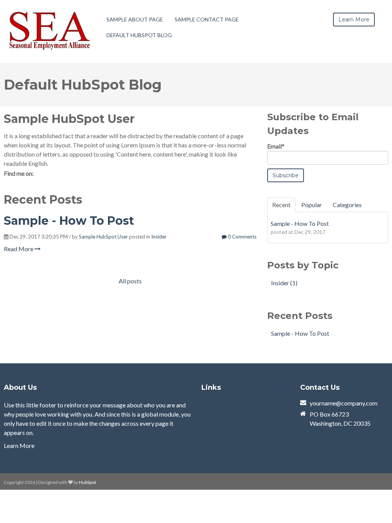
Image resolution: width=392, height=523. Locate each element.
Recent (281, 204)
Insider (159, 237)
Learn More (19, 445)
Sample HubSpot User (103, 237)
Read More (19, 248)
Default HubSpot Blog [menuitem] (139, 35)
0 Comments (241, 237)
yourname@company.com (343, 403)
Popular (311, 204)
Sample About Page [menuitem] (134, 19)
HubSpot (87, 482)
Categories (347, 204)
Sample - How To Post (69, 221)
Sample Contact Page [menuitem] (207, 19)
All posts (130, 280)
